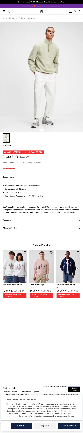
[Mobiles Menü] (4, 11)
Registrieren (48, 2)
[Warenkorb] (79, 11)
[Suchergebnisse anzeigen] (8, 11)
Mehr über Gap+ (59, 2)
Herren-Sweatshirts (28, 18)
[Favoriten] (74, 11)
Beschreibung (8, 177)
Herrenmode (13, 18)
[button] (77, 268)
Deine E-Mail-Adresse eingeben (55, 386)
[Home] (4, 18)
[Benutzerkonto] (70, 11)
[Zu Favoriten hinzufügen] (24, 252)
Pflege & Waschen (10, 228)
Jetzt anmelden (74, 389)
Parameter (7, 220)
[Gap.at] (41, 11)
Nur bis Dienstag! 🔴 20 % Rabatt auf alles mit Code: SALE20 (41, 6)
